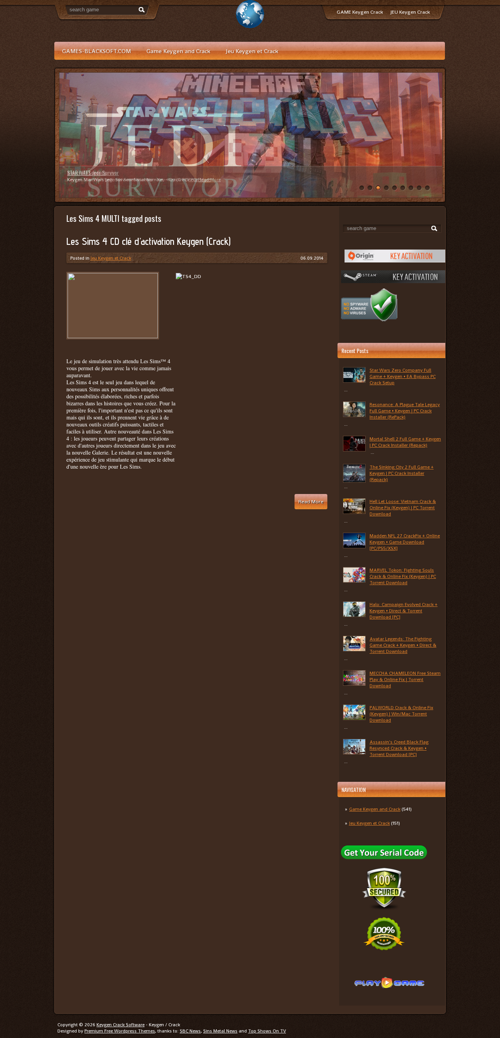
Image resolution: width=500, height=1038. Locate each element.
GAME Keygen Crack (360, 12)
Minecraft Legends (86, 172)
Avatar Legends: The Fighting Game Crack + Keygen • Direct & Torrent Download (403, 645)
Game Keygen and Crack (178, 51)
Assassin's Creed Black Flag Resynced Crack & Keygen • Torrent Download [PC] (399, 748)
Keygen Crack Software (120, 1025)
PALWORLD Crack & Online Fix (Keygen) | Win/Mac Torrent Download (401, 713)
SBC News (190, 1031)
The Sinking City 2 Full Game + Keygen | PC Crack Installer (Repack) (402, 473)
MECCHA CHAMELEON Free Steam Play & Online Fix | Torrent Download (405, 679)
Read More (199, 180)
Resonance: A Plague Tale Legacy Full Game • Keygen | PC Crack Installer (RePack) (405, 410)
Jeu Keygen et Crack (252, 51)
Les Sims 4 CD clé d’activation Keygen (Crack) (148, 241)
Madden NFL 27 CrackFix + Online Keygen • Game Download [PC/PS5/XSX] (405, 542)
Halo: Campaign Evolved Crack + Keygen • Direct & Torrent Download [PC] (404, 610)
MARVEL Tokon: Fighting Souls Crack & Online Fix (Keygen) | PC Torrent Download (403, 576)
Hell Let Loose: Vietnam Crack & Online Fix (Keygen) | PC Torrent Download (403, 507)
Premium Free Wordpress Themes (119, 1031)
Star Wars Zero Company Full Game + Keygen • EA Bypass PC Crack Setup (403, 376)
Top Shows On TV (267, 1031)
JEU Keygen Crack (410, 12)
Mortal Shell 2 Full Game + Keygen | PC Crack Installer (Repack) (405, 442)
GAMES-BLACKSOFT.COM (96, 51)
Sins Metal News (220, 1031)
